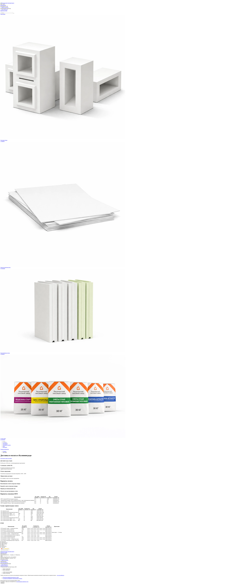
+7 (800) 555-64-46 (4, 7)
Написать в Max (3, 10)
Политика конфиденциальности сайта (11, 577)
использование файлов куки (22, 581)
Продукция (2, 14)
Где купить (5, 443)
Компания (4, 541)
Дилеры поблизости (4, 449)
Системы (5, 442)
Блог (4, 446)
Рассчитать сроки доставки (6, 458)
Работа (3, 545)
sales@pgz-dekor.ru (4, 565)
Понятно (2, 582)
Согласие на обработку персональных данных (12, 578)
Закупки (3, 547)
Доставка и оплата (7, 445)
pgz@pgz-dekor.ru (4, 562)
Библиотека (4, 546)
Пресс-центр (4, 543)
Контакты (5, 447)
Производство (4, 542)
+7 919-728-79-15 (4, 9)
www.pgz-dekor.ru (60, 575)
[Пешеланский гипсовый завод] (7, 3)
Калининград (3, 5)
